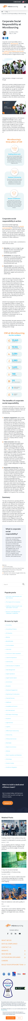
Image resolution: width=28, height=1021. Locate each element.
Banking (8, 637)
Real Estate (8, 743)
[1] (8, 438)
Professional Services (11, 739)
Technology (9, 759)
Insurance (8, 718)
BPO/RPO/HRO (9, 641)
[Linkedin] (7, 38)
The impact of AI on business (13, 602)
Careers (5, 961)
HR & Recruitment (10, 710)
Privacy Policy (4, 1010)
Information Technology (12, 714)
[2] (6, 449)
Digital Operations (10, 673)
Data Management (10, 669)
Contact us (6, 947)
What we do (6, 940)
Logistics (8, 726)
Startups (8, 751)
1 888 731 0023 (17, 1)
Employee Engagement (11, 690)
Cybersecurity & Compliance (13, 665)
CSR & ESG (8, 649)
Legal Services (9, 722)
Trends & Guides (10, 763)
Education (8, 686)
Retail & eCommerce (11, 747)
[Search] (23, 584)
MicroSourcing (14, 43)
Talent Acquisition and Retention (14, 755)
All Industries (9, 633)
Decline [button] (19, 1017)
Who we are (6, 954)
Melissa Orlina (14, 32)
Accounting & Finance (11, 629)
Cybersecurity (9, 661)
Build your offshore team (12, 965)
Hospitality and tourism (11, 706)
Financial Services (10, 698)
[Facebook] (3, 38)
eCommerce (9, 682)
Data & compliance (9, 944)
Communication (10, 645)
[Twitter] (5, 38)
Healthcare (8, 702)
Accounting (9, 625)
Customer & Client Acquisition (13, 653)
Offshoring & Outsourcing (12, 730)
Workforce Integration (11, 767)
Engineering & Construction (13, 694)
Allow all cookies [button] (10, 1017)
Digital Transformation (11, 678)
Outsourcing (9, 734)
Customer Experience (11, 657)
